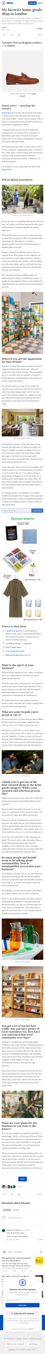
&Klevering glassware (15, 655)
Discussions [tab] (18, 1252)
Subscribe (32, 3)
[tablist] (11, 1210)
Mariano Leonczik (22, 1268)
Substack (11, 1349)
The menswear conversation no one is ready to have (16, 1259)
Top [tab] (4, 1252)
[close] (38, 1280)
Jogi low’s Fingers (13, 1230)
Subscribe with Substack (24, 1313)
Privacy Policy (23, 1323)
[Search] (41, 1252)
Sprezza (4, 27)
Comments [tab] (7, 1210)
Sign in (40, 3)
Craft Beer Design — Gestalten (18, 643)
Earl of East (6, 112)
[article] (22, 1264)
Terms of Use (34, 1318)
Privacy (19, 1339)
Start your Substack (16, 1344)
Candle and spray (13, 630)
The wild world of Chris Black (15, 1276)
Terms (25, 1339)
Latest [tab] (10, 1252)
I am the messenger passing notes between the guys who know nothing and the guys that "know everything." (16, 1264)
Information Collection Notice (29, 1321)
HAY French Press (13, 647)
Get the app (33, 1344)
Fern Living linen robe (15, 651)
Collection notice (35, 1339)
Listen (40, 29)
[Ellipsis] (42, 1230)
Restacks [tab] (16, 1210)
